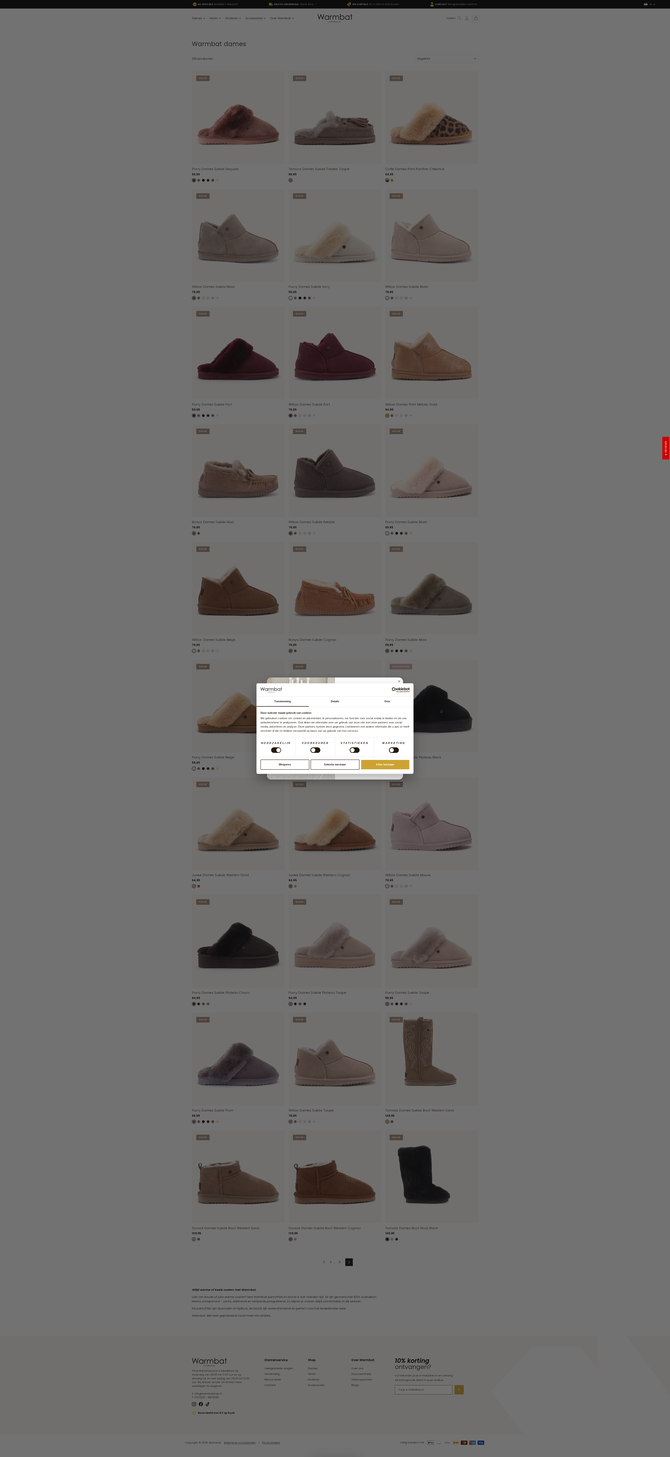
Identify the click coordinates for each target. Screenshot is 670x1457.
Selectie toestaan (335, 764)
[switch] (315, 750)
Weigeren (285, 764)
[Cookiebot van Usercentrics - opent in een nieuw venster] (394, 689)
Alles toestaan (385, 764)
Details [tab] (335, 701)
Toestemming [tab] (282, 701)
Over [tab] (387, 701)
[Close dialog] (399, 681)
